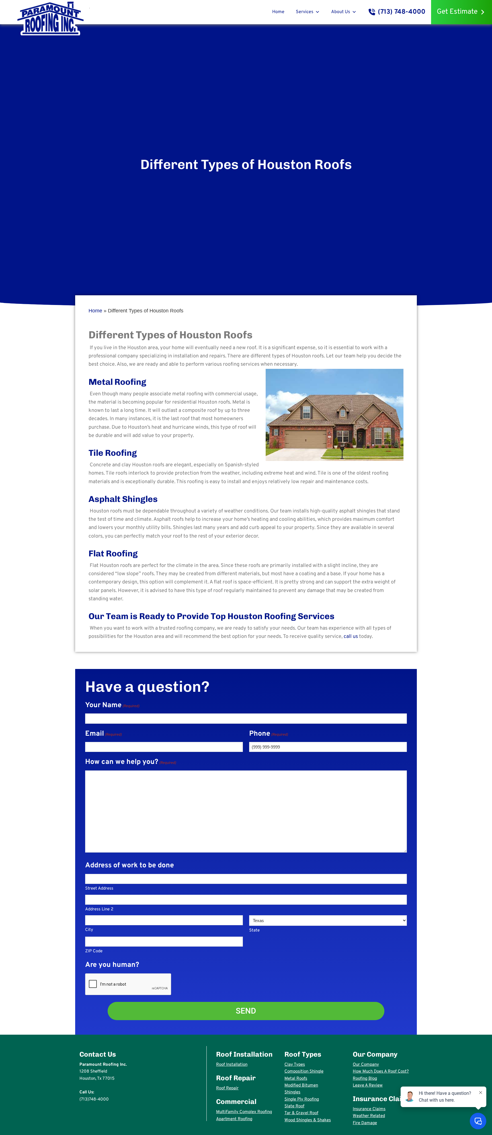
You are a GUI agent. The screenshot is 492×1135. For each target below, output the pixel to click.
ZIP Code (93, 951)
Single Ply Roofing (301, 1099)
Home (278, 12)
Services (304, 12)
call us (351, 636)
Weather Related (369, 1116)
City (89, 930)
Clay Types (294, 1064)
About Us (340, 12)
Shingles (292, 1092)
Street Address (99, 888)
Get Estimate (457, 12)
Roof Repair (227, 1088)
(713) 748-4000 (401, 12)
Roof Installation (231, 1064)
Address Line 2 (99, 909)
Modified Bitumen (301, 1085)
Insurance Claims (369, 1109)
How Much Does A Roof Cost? (381, 1071)
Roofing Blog (365, 1078)
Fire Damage (365, 1123)
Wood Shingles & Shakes (307, 1120)
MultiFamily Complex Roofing (244, 1112)
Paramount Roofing (50, 18)
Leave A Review (368, 1085)
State (254, 930)
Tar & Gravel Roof (301, 1113)
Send (246, 1011)
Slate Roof (294, 1106)
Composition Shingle (303, 1071)
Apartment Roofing (234, 1119)
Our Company (366, 1064)
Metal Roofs (295, 1078)
